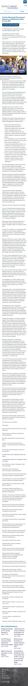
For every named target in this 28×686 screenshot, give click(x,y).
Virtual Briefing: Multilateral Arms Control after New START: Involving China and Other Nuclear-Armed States (19, 656)
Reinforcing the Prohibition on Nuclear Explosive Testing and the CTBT (19, 642)
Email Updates (6, 678)
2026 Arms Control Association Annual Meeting (6, 653)
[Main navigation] (25, 1)
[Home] (11, 7)
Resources (5, 670)
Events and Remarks (10, 25)
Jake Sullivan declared (12, 210)
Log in (25, 5)
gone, (17, 87)
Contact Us (5, 676)
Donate (4, 672)
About (3, 674)
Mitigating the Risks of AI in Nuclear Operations (7, 630)
